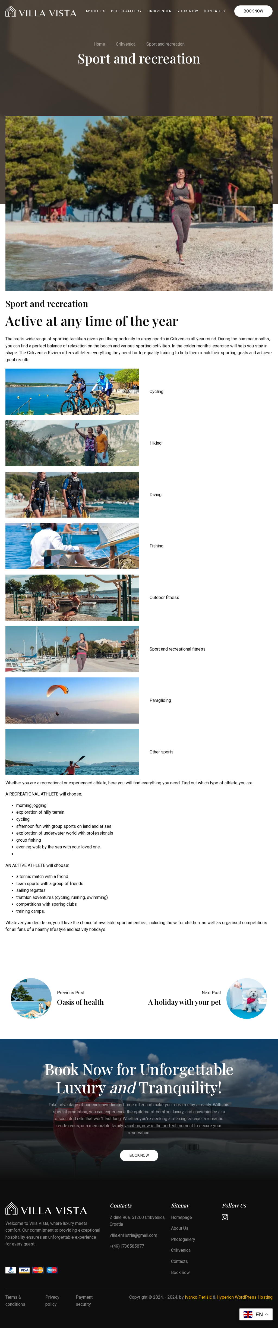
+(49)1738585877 (127, 1246)
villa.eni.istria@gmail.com (133, 1235)
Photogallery (126, 11)
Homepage (181, 1217)
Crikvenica (159, 11)
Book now (187, 11)
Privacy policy (52, 1301)
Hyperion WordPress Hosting (245, 1297)
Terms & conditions (15, 1301)
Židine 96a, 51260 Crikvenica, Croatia (137, 1221)
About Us (96, 11)
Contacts (214, 11)
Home (99, 44)
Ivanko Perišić (198, 1297)
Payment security (84, 1301)
